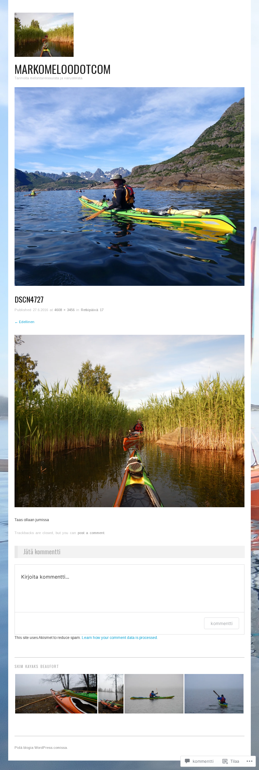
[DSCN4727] (129, 421)
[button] (56, 693)
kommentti (221, 623)
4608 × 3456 (64, 310)
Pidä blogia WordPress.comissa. (41, 747)
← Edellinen (24, 322)
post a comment (91, 533)
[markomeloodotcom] (129, 189)
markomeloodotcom (63, 68)
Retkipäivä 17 (92, 310)
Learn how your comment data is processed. (120, 637)
